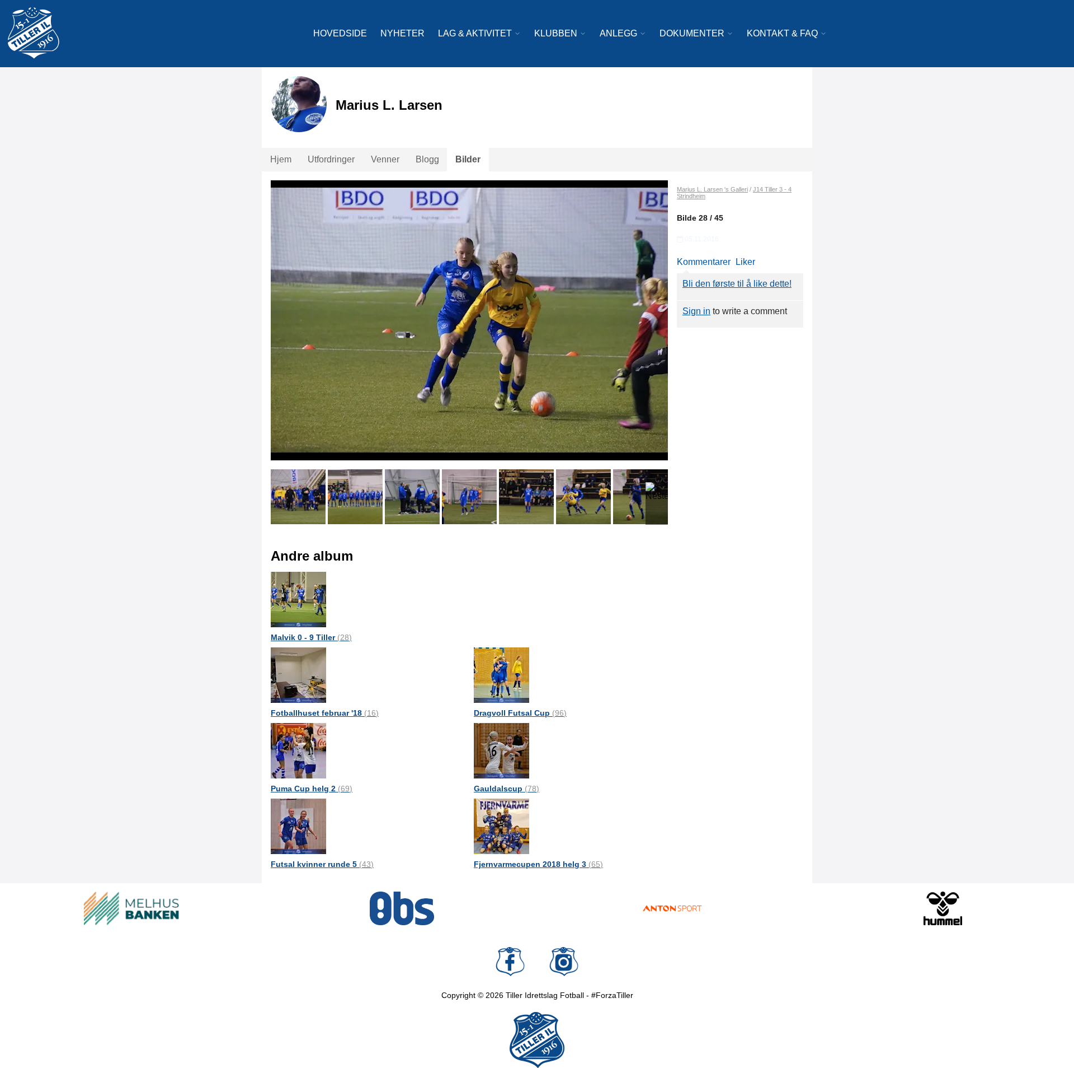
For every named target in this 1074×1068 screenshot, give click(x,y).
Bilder (468, 159)
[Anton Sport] (672, 908)
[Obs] (402, 908)
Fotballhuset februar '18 (325, 712)
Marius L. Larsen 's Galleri (712, 189)
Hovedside (340, 33)
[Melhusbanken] (131, 908)
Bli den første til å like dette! (737, 283)
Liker (745, 262)
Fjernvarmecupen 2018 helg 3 (538, 864)
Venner (385, 159)
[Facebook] (510, 961)
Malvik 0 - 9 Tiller (311, 637)
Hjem (280, 159)
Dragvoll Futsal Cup (520, 712)
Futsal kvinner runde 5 (322, 864)
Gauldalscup (506, 788)
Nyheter (402, 33)
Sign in (696, 311)
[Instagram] (563, 961)
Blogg (427, 159)
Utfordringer (331, 159)
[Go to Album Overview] (298, 599)
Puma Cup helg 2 (311, 788)
